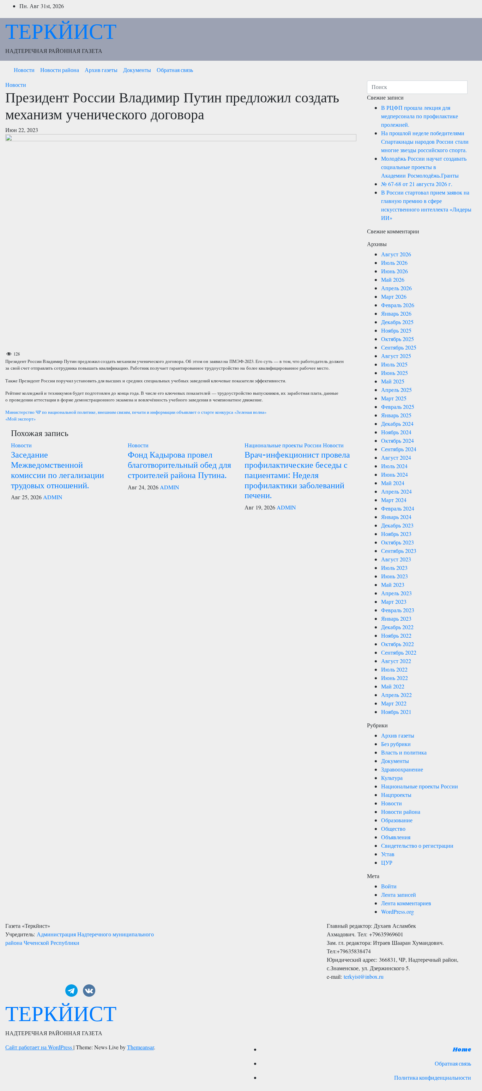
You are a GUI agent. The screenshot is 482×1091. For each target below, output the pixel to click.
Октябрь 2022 (397, 644)
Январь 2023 (396, 618)
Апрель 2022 (396, 694)
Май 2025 (392, 381)
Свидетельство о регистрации (417, 845)
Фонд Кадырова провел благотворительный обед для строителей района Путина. (179, 464)
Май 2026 (392, 279)
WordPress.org (397, 911)
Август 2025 (396, 355)
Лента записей (398, 894)
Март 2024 (393, 499)
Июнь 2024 (394, 474)
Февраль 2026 (397, 305)
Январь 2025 (396, 415)
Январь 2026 (396, 313)
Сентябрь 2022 (398, 652)
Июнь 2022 (394, 677)
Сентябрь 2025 (398, 347)
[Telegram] (71, 990)
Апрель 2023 (396, 593)
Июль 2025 (394, 364)
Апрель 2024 (396, 491)
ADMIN (52, 497)
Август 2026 (396, 254)
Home (462, 1050)
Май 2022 (392, 686)
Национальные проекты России (284, 445)
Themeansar (140, 1047)
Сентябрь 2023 (398, 550)
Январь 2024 (396, 516)
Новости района (59, 70)
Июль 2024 (394, 466)
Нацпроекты (396, 794)
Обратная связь (175, 70)
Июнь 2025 (394, 372)
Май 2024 (392, 483)
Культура (392, 777)
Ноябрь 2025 (396, 330)
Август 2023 (396, 559)
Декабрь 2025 (397, 322)
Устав (387, 854)
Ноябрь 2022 (396, 635)
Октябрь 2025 (397, 338)
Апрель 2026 (396, 288)
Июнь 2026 (394, 271)
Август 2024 (396, 457)
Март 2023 (393, 601)
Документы (137, 70)
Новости (24, 70)
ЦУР (386, 862)
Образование (396, 820)
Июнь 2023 (394, 576)
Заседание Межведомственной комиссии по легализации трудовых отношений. (57, 469)
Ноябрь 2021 (396, 711)
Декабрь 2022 (397, 627)
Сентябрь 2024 (398, 449)
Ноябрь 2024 (396, 432)
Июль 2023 (394, 567)
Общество (393, 828)
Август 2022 (396, 660)
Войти (389, 886)
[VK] (89, 990)
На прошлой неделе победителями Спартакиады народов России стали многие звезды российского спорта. (425, 141)
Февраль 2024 (397, 508)
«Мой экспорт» (20, 419)
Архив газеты (101, 70)
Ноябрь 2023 (396, 533)
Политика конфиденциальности (432, 1078)
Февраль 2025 (397, 406)
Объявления (395, 837)
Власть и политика (404, 752)
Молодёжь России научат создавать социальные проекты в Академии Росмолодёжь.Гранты (423, 167)
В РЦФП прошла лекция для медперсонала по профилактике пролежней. (419, 116)
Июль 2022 (394, 669)
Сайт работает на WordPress (39, 1047)
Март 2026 (393, 296)
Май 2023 (392, 584)
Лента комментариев (406, 903)
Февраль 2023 (397, 610)
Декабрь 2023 (397, 525)
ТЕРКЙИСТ (60, 31)
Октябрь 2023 (397, 542)
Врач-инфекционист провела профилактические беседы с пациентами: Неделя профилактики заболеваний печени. (297, 474)
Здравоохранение (402, 769)
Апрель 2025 (396, 389)
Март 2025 (393, 398)
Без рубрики (396, 743)
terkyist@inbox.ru (364, 976)
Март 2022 (393, 703)
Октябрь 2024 (397, 440)
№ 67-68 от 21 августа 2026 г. (416, 183)
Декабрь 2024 (397, 423)
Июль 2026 (394, 262)
